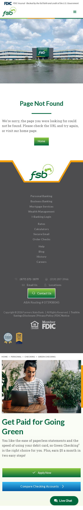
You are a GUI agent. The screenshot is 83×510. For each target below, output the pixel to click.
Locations (52, 285)
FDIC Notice (62, 315)
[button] (75, 12)
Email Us (29, 285)
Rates (41, 223)
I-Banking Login (41, 216)
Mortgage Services (41, 206)
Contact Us (41, 293)
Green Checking (47, 357)
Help (41, 246)
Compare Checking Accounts (42, 486)
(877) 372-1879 (26, 279)
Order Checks (41, 239)
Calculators (41, 229)
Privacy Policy (45, 315)
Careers (41, 261)
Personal (16, 357)
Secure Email (41, 234)
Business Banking (41, 201)
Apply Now (41, 472)
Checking (30, 357)
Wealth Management (41, 211)
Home (41, 141)
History (41, 256)
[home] (9, 11)
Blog (41, 251)
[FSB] (41, 171)
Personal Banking (41, 196)
